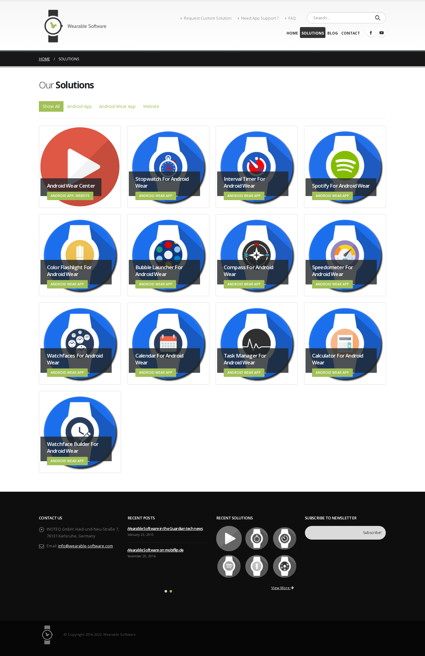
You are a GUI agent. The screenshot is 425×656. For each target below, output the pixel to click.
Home (292, 33)
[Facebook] (371, 32)
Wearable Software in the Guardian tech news (165, 528)
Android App (79, 106)
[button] (165, 591)
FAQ (292, 18)
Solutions (312, 33)
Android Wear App (117, 106)
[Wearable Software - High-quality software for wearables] (78, 26)
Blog (332, 33)
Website (151, 106)
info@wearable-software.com (85, 546)
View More (281, 587)
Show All (51, 106)
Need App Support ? (260, 18)
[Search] (377, 17)
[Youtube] (381, 32)
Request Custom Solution (207, 18)
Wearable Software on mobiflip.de (155, 550)
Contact (350, 33)
